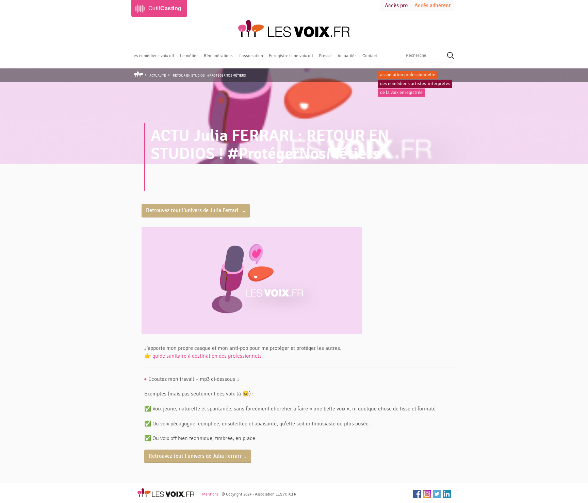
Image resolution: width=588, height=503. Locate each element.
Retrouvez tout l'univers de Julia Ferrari (193, 210)
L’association (251, 55)
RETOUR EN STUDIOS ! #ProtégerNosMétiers (209, 76)
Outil (165, 8)
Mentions (210, 494)
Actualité (157, 76)
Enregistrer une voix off (291, 55)
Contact (369, 55)
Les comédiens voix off (152, 55)
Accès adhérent (432, 5)
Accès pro (396, 5)
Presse (325, 55)
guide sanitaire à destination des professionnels (207, 356)
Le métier (189, 55)
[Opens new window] (417, 494)
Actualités (347, 55)
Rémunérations (218, 55)
